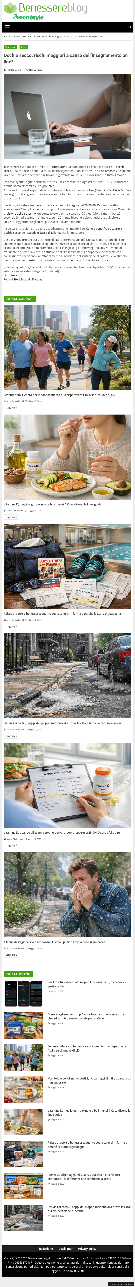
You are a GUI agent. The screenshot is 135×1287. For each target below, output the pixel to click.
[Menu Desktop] (7, 27)
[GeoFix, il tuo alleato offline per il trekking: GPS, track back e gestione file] (23, 993)
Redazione (46, 1249)
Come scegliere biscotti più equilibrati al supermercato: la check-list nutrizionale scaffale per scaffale (86, 1016)
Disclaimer (66, 1249)
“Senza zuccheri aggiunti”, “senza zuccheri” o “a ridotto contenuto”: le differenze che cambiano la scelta (84, 1177)
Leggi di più (11, 407)
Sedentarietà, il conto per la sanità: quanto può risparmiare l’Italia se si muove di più (59, 395)
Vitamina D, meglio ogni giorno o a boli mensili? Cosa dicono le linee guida (53, 504)
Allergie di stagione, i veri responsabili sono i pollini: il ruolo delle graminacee (54, 942)
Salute (24, 47)
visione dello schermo (21, 213)
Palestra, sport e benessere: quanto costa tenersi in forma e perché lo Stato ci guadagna (62, 614)
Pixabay (37, 279)
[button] (129, 27)
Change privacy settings (121, 1283)
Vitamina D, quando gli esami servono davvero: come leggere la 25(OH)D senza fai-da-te (62, 833)
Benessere (10, 47)
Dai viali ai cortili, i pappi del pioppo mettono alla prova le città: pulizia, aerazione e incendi (63, 723)
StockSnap (20, 279)
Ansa (13, 275)
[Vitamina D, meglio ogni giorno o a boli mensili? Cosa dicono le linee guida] (67, 457)
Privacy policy (87, 1249)
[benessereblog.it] (45, 11)
